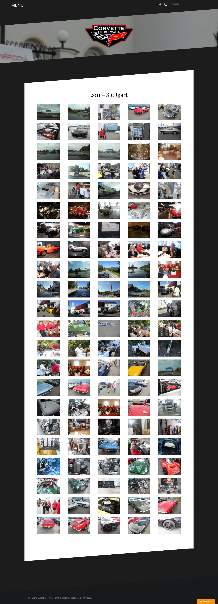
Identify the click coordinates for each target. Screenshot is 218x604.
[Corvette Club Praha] (109, 35)
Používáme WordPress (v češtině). (43, 597)
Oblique (74, 597)
